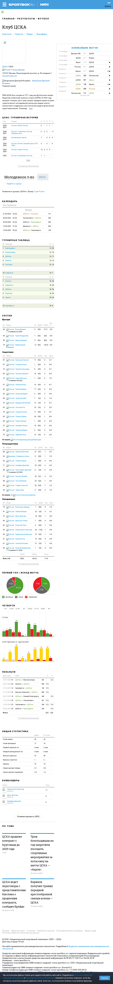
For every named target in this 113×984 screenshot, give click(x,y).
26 (36, 530)
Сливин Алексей (21, 485)
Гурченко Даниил (21, 374)
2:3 (49, 218)
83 (4, 416)
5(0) (39, 465)
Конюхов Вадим (21, 394)
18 (53, 252)
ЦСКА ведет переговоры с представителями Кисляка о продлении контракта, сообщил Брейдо (14, 894)
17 (53, 256)
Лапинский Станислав (23, 530)
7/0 (50, 476)
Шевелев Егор (20, 435)
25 (35, 476)
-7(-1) (45, 329)
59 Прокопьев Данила (23, 495)
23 (35, 465)
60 (4, 374)
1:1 (49, 214)
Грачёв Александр (22, 369)
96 (4, 485)
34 (53, 293)
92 (4, 407)
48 (4, 470)
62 (4, 389)
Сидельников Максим (23, 534)
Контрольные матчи (18, 138)
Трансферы (41, 34)
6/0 (50, 416)
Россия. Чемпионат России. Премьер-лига (21, 132)
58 (4, 481)
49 (4, 336)
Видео (30, 34)
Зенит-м (8, 260)
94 (4, 521)
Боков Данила (16, 330)
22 (36, 512)
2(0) (39, 374)
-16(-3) (46, 345)
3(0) (39, 385)
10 (50, 248)
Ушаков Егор (20, 539)
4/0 (50, 426)
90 (4, 398)
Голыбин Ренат (21, 365)
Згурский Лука (20, 525)
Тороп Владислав (21, 336)
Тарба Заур (19, 490)
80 (4, 452)
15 (8, 692)
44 (53, 281)
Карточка (6, 34)
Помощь (5, 931)
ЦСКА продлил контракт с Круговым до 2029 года (12, 843)
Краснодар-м (10, 248)
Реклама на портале (45, 931)
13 (4, 378)
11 (53, 132)
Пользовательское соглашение (69, 931)
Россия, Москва (18, 70)
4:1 (43, 680)
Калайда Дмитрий (22, 465)
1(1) (51, 680)
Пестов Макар (20, 481)
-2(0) (45, 336)
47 (4, 365)
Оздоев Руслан (21, 412)
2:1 (43, 700)
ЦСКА (4, 67)
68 (4, 421)
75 (4, 345)
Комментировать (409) (28, 816)
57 (4, 476)
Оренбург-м (9, 306)
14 (53, 265)
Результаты (26, 18)
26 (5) (10, 222)
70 (4, 507)
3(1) (39, 452)
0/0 (51, 336)
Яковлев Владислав (18, 549)
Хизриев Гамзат (21, 426)
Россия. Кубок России (19, 125)
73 (4, 426)
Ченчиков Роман (21, 543)
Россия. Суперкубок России (21, 156)
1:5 (43, 688)
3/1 (50, 360)
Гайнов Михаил (21, 512)
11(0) (40, 530)
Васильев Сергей (21, 360)
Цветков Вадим (21, 340)
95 (4, 340)
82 (4, 525)
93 (4, 530)
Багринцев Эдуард (22, 507)
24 (53, 297)
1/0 (50, 378)
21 (35, 452)
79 (4, 412)
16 (53, 260)
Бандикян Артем (22, 456)
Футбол (43, 18)
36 (53, 289)
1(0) (39, 398)
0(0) (39, 329)
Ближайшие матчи (85, 48)
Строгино (8, 293)
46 (4, 548)
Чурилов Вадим (21, 430)
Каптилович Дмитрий (18, 471)
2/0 (51, 329)
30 (53, 248)
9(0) (40, 516)
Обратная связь (18, 931)
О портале (31, 931)
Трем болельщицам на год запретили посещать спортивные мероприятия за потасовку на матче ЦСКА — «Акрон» (42, 853)
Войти (108, 6)
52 (4, 394)
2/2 (50, 452)
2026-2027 (5, 126)
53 (4, 461)
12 (42, 150)
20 (8, 700)
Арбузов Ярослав (21, 452)
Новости (19, 34)
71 (4, 465)
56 (4, 534)
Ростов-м (8, 265)
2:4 (43, 704)
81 (4, 512)
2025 (4, 156)
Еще (31, 108)
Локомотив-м (10, 252)
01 (8, 680)
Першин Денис (21, 416)
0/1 (50, 369)
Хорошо (104, 978)
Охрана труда (90, 931)
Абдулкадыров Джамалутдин (30, 440)
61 (4, 543)
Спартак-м (9, 273)
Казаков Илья (20, 385)
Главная (8, 18)
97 (4, 516)
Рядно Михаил (20, 421)
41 (4, 539)
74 (4, 369)
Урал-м (7, 297)
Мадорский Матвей (22, 403)
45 (4, 329)
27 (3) (10, 226)
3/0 (50, 389)
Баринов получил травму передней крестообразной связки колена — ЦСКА (42, 892)
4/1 (50, 412)
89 (4, 430)
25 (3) (10, 218)
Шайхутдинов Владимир (15, 346)
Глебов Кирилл (20, 461)
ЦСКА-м (8, 256)
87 (4, 360)
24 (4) (10, 214)
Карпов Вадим (20, 389)
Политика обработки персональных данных (20, 933)
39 (53, 285)
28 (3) (10, 230)
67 (4, 385)
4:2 (43, 696)
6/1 (50, 385)
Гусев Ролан (39, 191)
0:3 (49, 226)
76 (4, 403)
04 (8, 684)
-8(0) (45, 340)
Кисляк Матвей (21, 476)
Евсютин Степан (21, 521)
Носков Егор (20, 407)
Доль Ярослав (20, 516)
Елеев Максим (16, 379)
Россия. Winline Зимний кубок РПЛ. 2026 (24, 144)
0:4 (43, 692)
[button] (20, 177)
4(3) (39, 481)
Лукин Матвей (20, 398)
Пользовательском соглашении (40, 978)
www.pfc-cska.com (9, 76)
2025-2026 (5, 144)
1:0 (49, 230)
